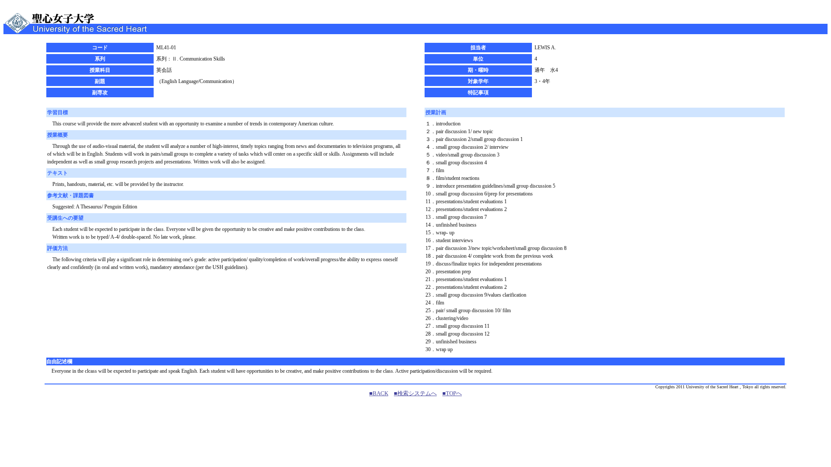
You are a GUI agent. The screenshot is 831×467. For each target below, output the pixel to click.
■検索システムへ (415, 393)
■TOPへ (452, 393)
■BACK (378, 393)
